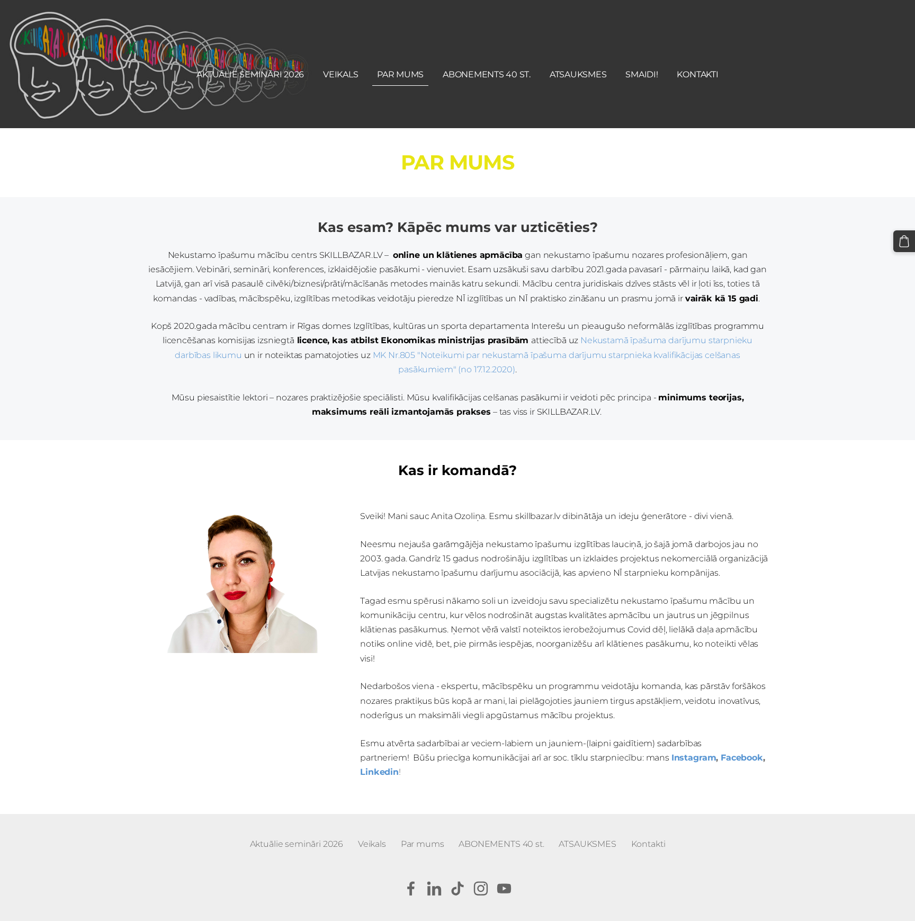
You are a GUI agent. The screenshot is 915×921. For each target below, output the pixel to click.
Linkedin (379, 772)
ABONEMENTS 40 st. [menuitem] (487, 74)
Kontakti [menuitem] (697, 74)
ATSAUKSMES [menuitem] (578, 74)
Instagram (693, 758)
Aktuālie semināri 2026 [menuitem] (250, 74)
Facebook (742, 758)
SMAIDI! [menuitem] (641, 74)
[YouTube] (504, 888)
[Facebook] (410, 888)
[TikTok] (457, 888)
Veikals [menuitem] (340, 74)
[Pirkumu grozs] (904, 241)
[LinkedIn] (434, 888)
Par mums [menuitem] (400, 74)
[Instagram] (480, 888)
